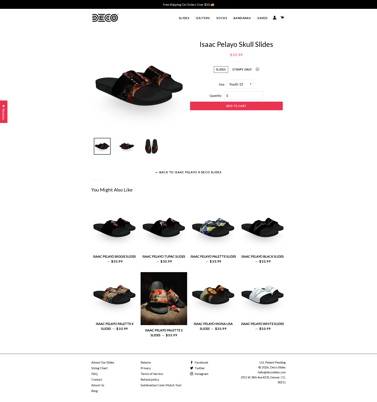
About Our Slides (102, 362)
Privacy (146, 368)
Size (221, 84)
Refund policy (150, 379)
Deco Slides (278, 367)
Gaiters (203, 18)
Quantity (215, 95)
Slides (184, 18)
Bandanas (242, 18)
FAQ (94, 374)
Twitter (199, 368)
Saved (262, 18)
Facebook (201, 362)
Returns (146, 362)
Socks (221, 18)
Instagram (201, 374)
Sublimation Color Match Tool (161, 385)
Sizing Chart (99, 368)
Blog (94, 391)
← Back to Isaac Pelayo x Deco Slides (188, 172)
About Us (97, 385)
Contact (96, 379)
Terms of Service (152, 374)
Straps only (242, 69)
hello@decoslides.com (272, 372)
